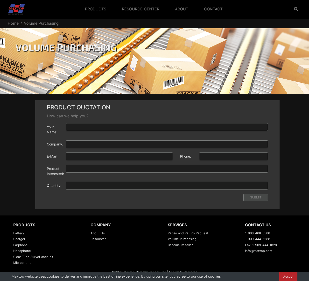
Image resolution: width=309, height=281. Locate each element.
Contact (213, 9)
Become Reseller (180, 245)
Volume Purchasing (182, 239)
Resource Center (140, 9)
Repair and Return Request (188, 233)
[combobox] (167, 169)
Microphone (22, 263)
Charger (19, 239)
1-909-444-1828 (264, 245)
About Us (98, 233)
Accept (288, 276)
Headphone (22, 251)
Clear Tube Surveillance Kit (33, 257)
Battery (18, 233)
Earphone (20, 245)
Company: (54, 144)
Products (95, 9)
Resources (98, 239)
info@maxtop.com (258, 251)
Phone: (185, 156)
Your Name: (52, 129)
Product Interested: (54, 171)
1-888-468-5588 (257, 233)
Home (13, 23)
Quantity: (54, 185)
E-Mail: (52, 156)
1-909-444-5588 (257, 239)
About (181, 9)
